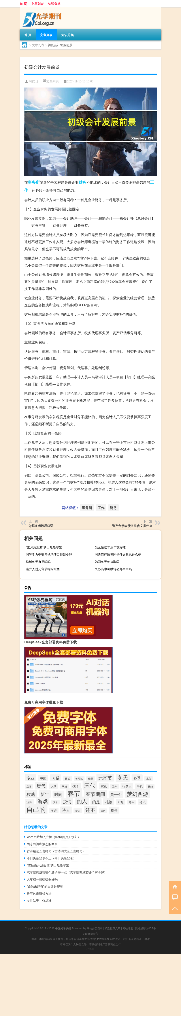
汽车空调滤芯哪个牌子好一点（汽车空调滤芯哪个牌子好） (67, 872)
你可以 (79, 778)
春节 (74, 793)
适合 (102, 810)
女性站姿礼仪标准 (39, 900)
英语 (54, 810)
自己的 (36, 809)
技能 (150, 786)
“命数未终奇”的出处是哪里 (45, 886)
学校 (64, 786)
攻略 (30, 794)
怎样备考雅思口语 (41, 525)
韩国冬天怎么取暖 (107, 561)
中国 (43, 778)
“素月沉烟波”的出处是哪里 (44, 547)
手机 (140, 786)
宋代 (89, 785)
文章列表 (37, 3)
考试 (143, 802)
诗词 (77, 810)
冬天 (122, 777)
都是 (114, 810)
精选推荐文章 (113, 928)
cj (37, 81)
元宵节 (105, 777)
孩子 (75, 786)
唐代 (41, 785)
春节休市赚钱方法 (39, 893)
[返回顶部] (174, 908)
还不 (90, 809)
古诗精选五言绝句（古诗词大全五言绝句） (56, 851)
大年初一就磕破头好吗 (42, 879)
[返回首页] (174, 886)
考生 (131, 802)
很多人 (127, 786)
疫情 (67, 801)
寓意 (104, 786)
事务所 (34, 182)
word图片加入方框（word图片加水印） (54, 837)
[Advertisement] (90, 985)
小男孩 (90, 949)
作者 (67, 778)
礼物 (109, 801)
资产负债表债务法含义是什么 (132, 525)
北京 (148, 778)
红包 (121, 802)
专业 (30, 778)
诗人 (66, 810)
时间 (58, 794)
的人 (82, 801)
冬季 (137, 778)
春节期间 (95, 793)
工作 (101, 507)
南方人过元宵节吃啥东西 (43, 569)
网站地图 (128, 928)
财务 (83, 182)
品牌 (28, 786)
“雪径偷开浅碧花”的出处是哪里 (48, 865)
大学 (54, 786)
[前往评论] (174, 897)
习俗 (56, 778)
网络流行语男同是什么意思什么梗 (118, 554)
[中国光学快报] (43, 8)
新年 (45, 794)
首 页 (23, 3)
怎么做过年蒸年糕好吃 (110, 547)
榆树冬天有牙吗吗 (38, 561)
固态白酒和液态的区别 (42, 844)
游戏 (43, 800)
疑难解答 (140, 928)
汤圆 (29, 802)
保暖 (90, 778)
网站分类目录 (95, 928)
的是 (96, 801)
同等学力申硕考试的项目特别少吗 (49, 554)
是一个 (116, 794)
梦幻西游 (137, 793)
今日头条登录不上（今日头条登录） (51, 858)
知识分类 (54, 3)
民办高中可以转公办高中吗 (113, 569)
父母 (55, 802)
